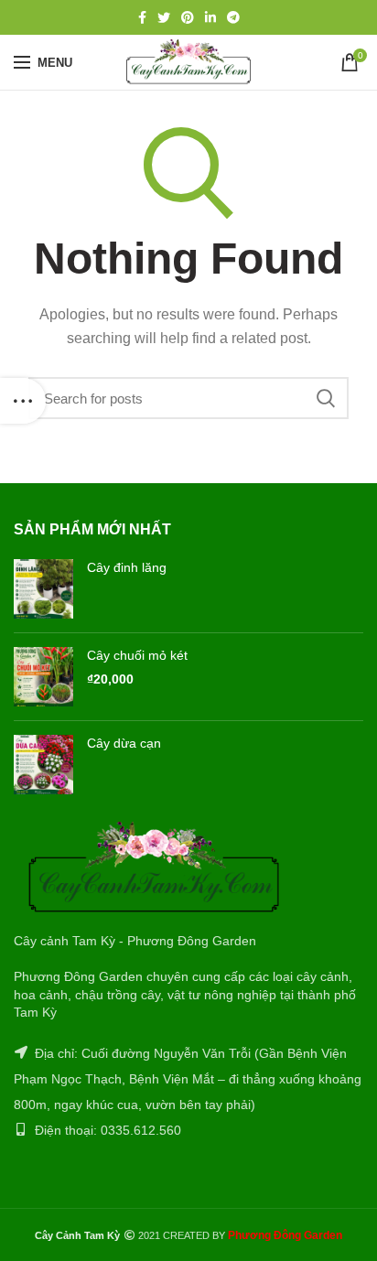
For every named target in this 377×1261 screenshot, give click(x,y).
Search (326, 398)
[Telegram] (233, 17)
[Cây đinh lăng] (43, 589)
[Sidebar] (23, 401)
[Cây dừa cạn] (43, 764)
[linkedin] (210, 17)
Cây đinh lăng (127, 567)
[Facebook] (142, 17)
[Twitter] (164, 17)
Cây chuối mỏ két (137, 655)
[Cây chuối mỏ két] (43, 676)
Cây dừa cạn (124, 743)
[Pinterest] (187, 17)
